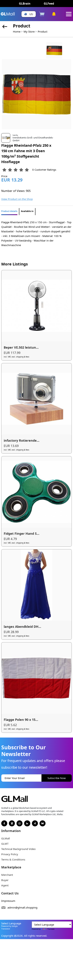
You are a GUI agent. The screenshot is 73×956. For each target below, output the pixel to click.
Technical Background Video (18, 849)
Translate (50, 929)
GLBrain (24, 3)
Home (16, 31)
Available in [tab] (27, 211)
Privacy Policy (9, 854)
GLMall (5, 838)
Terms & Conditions (13, 859)
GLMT (5, 843)
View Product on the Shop (17, 199)
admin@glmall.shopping (22, 907)
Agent (5, 885)
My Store (29, 31)
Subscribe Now (56, 778)
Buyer (5, 880)
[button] (28, 14)
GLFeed (49, 3)
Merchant (7, 874)
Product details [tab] (9, 211)
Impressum (8, 901)
